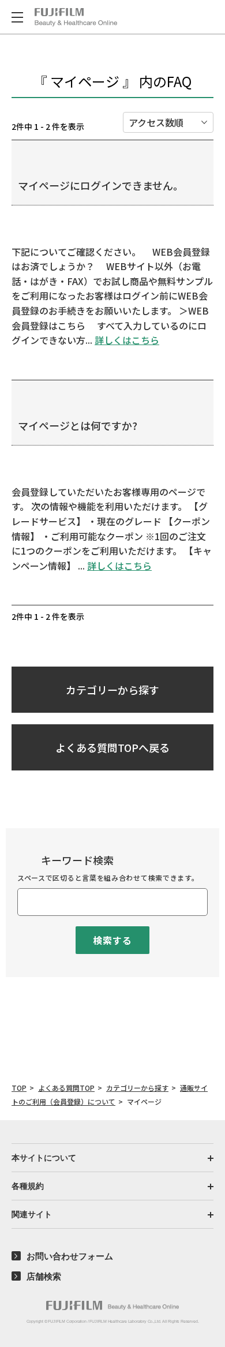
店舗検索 (44, 1276)
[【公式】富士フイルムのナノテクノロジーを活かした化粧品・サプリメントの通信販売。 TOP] (76, 17)
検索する (112, 940)
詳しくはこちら (127, 340)
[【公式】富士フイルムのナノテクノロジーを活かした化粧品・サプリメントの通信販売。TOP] (112, 1305)
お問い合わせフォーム (70, 1256)
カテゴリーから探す (112, 689)
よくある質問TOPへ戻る (112, 747)
